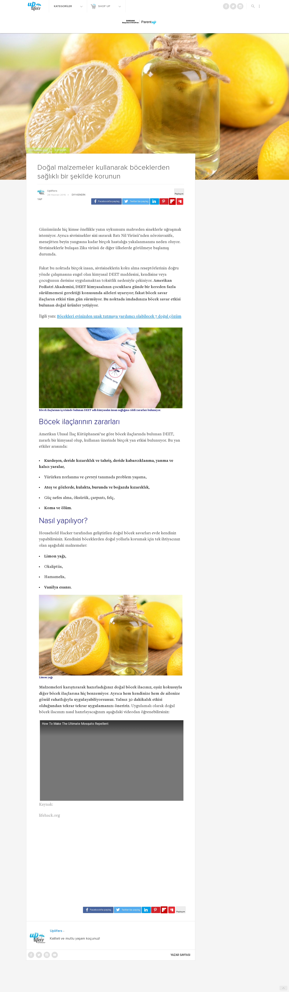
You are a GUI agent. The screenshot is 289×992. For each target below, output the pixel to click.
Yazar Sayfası (180, 954)
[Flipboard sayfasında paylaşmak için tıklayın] (172, 201)
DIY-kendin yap (38, 150)
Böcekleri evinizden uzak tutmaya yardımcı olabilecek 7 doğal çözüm (119, 317)
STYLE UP (60, 150)
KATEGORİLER (63, 6)
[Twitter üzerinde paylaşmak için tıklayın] (136, 201)
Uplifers (52, 190)
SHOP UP (104, 6)
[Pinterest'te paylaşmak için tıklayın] (163, 201)
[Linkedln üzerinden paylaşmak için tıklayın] (154, 201)
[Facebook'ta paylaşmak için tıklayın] (106, 201)
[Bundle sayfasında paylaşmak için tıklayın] (180, 201)
